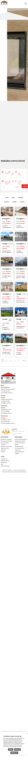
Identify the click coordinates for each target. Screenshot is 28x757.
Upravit (10, 749)
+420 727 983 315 (5, 409)
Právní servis (18, 447)
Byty (13, 195)
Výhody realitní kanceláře (21, 437)
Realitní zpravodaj (5, 463)
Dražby (14, 199)
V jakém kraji (12, 170)
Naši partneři (4, 460)
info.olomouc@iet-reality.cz (7, 421)
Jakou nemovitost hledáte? (5, 180)
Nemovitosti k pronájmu (6, 438)
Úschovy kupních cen (20, 446)
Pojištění (17, 451)
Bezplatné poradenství (20, 438)
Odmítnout (17, 749)
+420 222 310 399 (5, 399)
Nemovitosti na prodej (6, 437)
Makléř (12, 178)
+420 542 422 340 (5, 388)
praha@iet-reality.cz (5, 400)
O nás (2, 454)
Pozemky (20, 195)
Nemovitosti (4, 435)
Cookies (15, 469)
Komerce (6, 199)
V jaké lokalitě (19, 170)
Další (23, 358)
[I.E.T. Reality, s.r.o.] (4, 3)
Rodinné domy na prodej (6, 444)
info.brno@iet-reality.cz (6, 390)
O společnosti (4, 456)
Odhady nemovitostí (20, 440)
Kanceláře (3, 447)
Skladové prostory (5, 446)
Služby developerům (19, 449)
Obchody (3, 449)
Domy (7, 195)
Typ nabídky (5, 169)
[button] (4, 173)
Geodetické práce (19, 444)
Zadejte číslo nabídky (19, 180)
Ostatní (22, 199)
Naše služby (18, 435)
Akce (2, 462)
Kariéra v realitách (5, 458)
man (24, 469)
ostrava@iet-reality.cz (6, 411)
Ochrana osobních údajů (7, 469)
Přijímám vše (14, 752)
